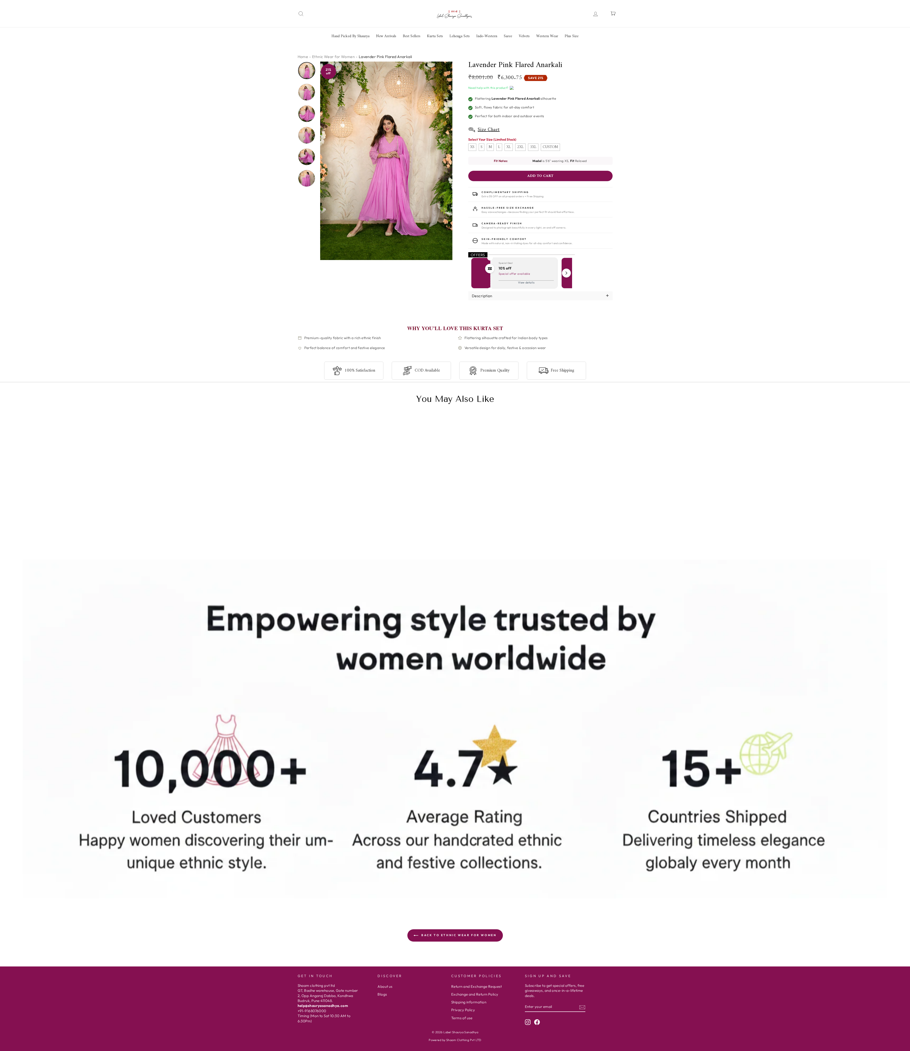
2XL (520, 147)
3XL (533, 147)
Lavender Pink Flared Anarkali (332, 534)
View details (526, 282)
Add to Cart (352, 547)
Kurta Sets (435, 36)
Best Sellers (411, 36)
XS (472, 147)
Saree (508, 36)
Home (303, 56)
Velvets (524, 36)
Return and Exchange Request (476, 986)
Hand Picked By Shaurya (350, 36)
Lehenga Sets (460, 36)
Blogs (382, 994)
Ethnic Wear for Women (333, 56)
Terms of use (461, 1018)
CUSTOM (550, 147)
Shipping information (468, 1002)
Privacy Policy (463, 1010)
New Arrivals (386, 36)
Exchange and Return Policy (474, 994)
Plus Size (571, 36)
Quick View (312, 547)
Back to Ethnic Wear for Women (458, 935)
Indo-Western (486, 36)
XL (508, 147)
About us (385, 986)
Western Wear (547, 36)
